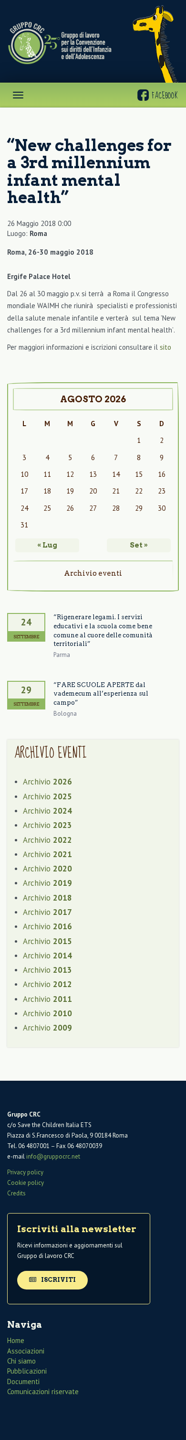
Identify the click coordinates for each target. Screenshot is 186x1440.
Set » (139, 545)
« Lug (47, 545)
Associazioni (25, 1350)
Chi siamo (21, 1360)
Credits (16, 1193)
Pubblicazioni (27, 1371)
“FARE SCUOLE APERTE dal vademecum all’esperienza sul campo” (100, 693)
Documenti (23, 1381)
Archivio (47, 781)
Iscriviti (58, 1279)
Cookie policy (25, 1183)
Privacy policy (25, 1172)
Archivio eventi (93, 573)
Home (15, 1340)
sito (165, 347)
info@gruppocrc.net (53, 1156)
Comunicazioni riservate (43, 1391)
